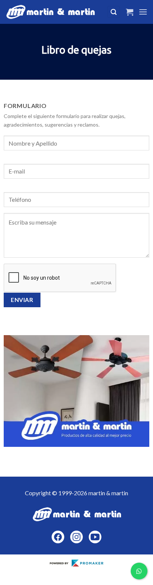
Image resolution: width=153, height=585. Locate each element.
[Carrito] (129, 12)
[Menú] (143, 12)
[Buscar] (113, 12)
